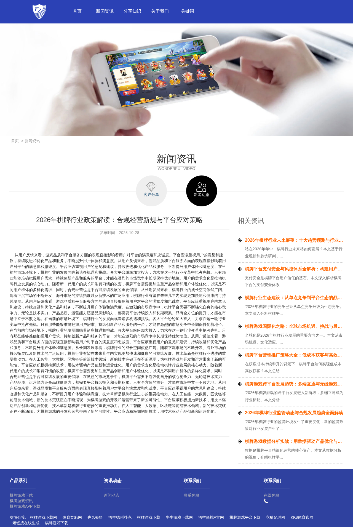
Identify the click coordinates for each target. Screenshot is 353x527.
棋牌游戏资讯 (21, 501)
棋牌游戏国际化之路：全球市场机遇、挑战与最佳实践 (294, 326)
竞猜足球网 (275, 517)
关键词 (187, 11)
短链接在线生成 (25, 523)
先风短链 (95, 517)
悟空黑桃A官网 (211, 517)
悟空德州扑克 (120, 517)
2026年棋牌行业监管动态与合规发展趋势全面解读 (294, 412)
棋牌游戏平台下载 (244, 517)
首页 (77, 11)
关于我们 (160, 11)
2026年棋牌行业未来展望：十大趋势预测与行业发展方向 (294, 240)
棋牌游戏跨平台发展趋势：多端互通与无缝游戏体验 (294, 384)
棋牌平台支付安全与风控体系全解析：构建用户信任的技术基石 (294, 269)
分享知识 (132, 11)
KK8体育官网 (302, 517)
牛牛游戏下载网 (179, 517)
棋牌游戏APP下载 (25, 506)
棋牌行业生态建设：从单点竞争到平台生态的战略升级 (294, 297)
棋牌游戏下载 (21, 495)
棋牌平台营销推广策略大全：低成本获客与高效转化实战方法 (294, 355)
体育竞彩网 (72, 517)
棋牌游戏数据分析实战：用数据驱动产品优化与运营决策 (294, 441)
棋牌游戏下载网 (43, 517)
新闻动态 (111, 495)
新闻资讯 (105, 11)
